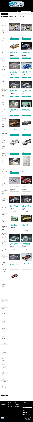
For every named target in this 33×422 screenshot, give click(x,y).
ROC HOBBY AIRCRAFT (4, 297)
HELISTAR (3, 164)
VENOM (3, 372)
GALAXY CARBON (3, 127)
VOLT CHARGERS (3, 379)
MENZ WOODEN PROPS (4, 227)
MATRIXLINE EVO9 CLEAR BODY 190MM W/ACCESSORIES (14, 149)
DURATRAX (3, 84)
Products (3, 9)
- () (17, 11)
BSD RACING (4, 50)
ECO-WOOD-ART (4, 88)
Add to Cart (14, 58)
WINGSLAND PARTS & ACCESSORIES (4, 382)
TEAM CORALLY (4, 334)
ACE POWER (4, 25)
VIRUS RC (3, 374)
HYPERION (3, 183)
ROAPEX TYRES (4, 290)
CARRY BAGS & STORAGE (4, 61)
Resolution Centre (2, 408)
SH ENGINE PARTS (3, 317)
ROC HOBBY (4, 295)
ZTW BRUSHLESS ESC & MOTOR (4, 392)
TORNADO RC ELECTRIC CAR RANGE (4, 353)
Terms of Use (17, 404)
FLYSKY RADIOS (4, 113)
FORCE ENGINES (4, 118)
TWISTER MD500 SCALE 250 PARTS (4, 361)
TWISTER (3, 358)
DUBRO (3, 79)
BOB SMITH (3, 47)
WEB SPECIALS (4, 18)
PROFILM (3, 257)
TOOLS (3, 345)
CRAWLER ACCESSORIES (4, 70)
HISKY (3, 167)
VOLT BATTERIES (3, 376)
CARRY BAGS (4, 58)
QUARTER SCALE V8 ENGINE (3, 263)
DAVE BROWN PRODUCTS (4, 72)
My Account (3, 404)
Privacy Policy (17, 406)
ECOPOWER (4, 90)
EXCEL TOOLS (4, 102)
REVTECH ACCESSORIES (4, 282)
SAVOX (3, 308)
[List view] (12, 19)
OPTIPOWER (4, 247)
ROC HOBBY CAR (4, 299)
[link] (24, 414)
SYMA (3, 330)
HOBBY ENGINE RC (4, 172)
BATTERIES (3, 36)
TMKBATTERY (4, 343)
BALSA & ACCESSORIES (4, 34)
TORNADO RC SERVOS (4, 356)
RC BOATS (3, 273)
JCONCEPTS (4, 187)
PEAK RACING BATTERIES (4, 250)
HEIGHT (3, 160)
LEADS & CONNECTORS (4, 202)
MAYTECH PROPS (3, 221)
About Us (7, 9)
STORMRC (3, 328)
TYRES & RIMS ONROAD (4, 367)
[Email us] (23, 414)
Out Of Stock (14, 192)
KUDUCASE (3, 200)
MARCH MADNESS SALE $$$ (4, 212)
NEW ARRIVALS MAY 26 (4, 239)
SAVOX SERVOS (4, 310)
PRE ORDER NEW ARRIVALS (4, 252)
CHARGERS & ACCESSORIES (4, 67)
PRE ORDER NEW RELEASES (4, 255)
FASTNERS (3, 109)
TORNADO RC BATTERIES (4, 350)
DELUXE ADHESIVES (3, 75)
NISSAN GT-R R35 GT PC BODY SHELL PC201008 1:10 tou (26, 206)
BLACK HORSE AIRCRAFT (4, 43)
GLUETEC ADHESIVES (3, 142)
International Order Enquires (19, 9)
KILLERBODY (4, 193)
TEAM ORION (4, 338)
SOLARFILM (4, 324)
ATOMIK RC (4, 32)
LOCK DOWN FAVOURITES (4, 207)
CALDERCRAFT (4, 55)
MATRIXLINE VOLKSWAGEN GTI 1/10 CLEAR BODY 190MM (26, 187)
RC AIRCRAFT (4, 271)
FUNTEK (3, 124)
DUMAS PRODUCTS (3, 82)
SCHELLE (3, 313)
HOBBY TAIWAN (4, 176)
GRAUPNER (3, 146)
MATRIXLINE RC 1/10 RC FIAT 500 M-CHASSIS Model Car (26, 244)
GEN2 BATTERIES (3, 131)
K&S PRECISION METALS (4, 191)
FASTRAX (3, 111)
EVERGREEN (4, 98)
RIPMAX (3, 286)
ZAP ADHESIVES (4, 389)
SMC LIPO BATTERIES (3, 322)
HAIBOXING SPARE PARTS (4, 158)
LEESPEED (3, 204)
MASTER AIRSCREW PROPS (3, 215)
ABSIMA (3, 21)
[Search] (30, 11)
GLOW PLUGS (4, 135)
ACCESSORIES (4, 23)
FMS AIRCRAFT (4, 116)
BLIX (2, 45)
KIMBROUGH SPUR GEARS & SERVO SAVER (4, 196)
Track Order (3, 406)
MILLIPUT (3, 229)
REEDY (3, 280)
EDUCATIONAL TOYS (4, 92)
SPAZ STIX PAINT (3, 326)
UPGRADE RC (4, 370)
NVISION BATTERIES (3, 244)
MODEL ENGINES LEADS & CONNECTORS (4, 233)
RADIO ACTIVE (4, 269)
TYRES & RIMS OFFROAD (4, 364)
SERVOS (3, 315)
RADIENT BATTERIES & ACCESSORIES (4, 267)
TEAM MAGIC (4, 336)
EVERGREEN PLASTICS (4, 100)
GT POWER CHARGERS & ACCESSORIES (4, 153)
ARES (2, 28)
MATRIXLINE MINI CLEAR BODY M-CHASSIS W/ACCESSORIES (26, 72)
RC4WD (3, 276)
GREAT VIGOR (4, 148)
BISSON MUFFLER (3, 40)
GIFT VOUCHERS (4, 133)
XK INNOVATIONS (4, 387)
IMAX (3, 185)
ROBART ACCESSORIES (4, 293)
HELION (3, 162)
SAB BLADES (4, 306)
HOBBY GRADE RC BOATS (4, 174)
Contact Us (12, 9)
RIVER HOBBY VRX (4, 288)
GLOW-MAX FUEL (4, 137)
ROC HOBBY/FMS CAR (4, 302)
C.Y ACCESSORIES (4, 53)
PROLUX (3, 259)
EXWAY (3, 104)
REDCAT (3, 278)
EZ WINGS (3, 106)
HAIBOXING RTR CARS (4, 156)
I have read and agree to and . (27, 410)
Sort (23, 19)
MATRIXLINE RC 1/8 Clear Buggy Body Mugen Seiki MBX (14, 110)
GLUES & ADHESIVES (3, 140)
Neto (25, 420)
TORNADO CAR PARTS (4, 347)
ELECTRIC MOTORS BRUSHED (3, 95)
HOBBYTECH (4, 178)
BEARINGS (3, 38)
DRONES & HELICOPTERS (4, 77)
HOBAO (3, 169)
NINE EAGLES (4, 241)
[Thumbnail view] (10, 19)
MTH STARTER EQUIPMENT (4, 237)
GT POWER (3, 150)
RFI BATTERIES (4, 284)
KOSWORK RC (4, 198)
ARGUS (3, 30)
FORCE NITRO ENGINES (4, 121)
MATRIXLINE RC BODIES (4, 218)
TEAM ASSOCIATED (4, 332)
